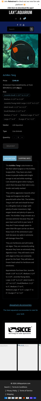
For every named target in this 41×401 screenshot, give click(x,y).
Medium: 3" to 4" (10, 115)
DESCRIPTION (9, 158)
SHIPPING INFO (24, 158)
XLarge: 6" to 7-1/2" (27, 119)
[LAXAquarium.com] (20, 12)
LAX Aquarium (17, 125)
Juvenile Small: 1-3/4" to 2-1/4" (16, 95)
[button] (17, 345)
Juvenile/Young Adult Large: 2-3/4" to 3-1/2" (21, 103)
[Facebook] (17, 25)
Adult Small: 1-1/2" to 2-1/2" (15, 107)
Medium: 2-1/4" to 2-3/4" (14, 99)
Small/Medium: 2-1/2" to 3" (15, 111)
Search (7, 387)
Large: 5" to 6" (10, 119)
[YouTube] (23, 25)
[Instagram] (20, 25)
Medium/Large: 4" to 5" (29, 115)
